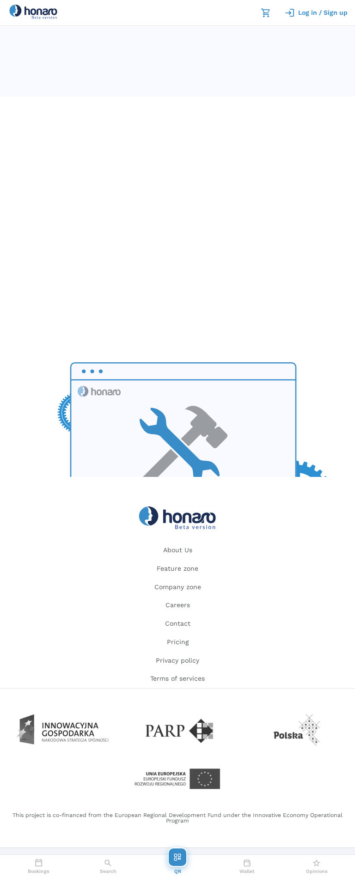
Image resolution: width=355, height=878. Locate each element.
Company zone (177, 587)
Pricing (178, 642)
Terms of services (177, 678)
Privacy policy (177, 660)
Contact (177, 623)
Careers (177, 605)
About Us (177, 550)
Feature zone (177, 568)
